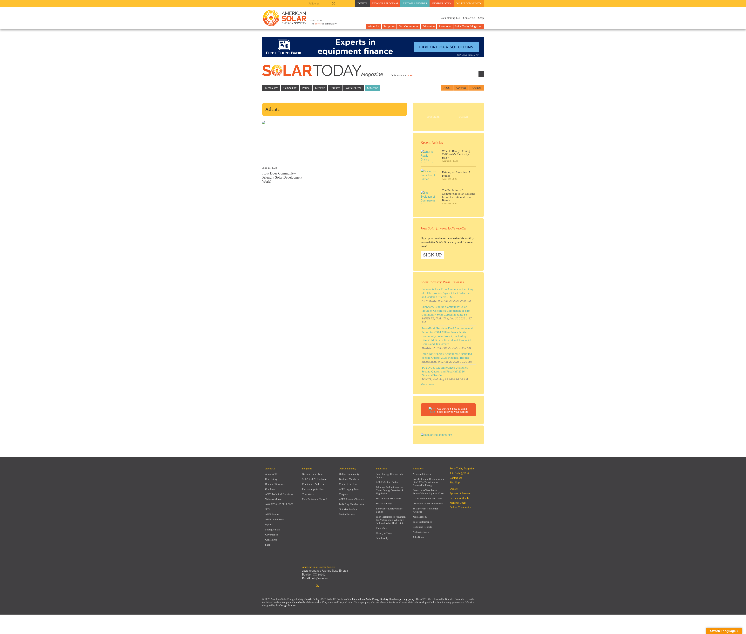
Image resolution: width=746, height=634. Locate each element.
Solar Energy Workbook (388, 498)
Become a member (415, 3)
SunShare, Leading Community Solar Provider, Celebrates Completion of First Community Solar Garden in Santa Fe (446, 310)
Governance (271, 534)
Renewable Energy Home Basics (389, 510)
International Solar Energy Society (370, 599)
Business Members (349, 479)
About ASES (271, 474)
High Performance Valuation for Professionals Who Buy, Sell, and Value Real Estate (391, 519)
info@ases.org (320, 578)
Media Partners (347, 514)
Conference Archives (313, 484)
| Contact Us (468, 18)
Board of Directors (274, 484)
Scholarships (382, 538)
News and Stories (422, 474)
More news (427, 384)
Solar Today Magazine (468, 26)
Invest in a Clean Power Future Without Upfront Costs (428, 492)
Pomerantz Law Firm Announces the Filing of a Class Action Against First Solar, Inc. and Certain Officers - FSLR (447, 293)
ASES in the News (274, 519)
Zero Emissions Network (315, 499)
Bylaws (269, 524)
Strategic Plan (272, 529)
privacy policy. (407, 599)
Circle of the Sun (348, 484)
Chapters (343, 494)
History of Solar (384, 533)
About (447, 87)
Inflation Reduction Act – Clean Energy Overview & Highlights (390, 490)
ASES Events (272, 514)
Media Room (420, 516)
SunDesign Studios (286, 605)
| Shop (480, 18)
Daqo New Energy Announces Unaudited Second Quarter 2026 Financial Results (447, 355)
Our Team (270, 489)
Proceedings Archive (313, 489)
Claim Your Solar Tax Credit (428, 498)
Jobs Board (418, 536)
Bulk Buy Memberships (351, 504)
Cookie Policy (311, 599)
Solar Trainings (384, 503)
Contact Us (271, 539)
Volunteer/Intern (273, 499)
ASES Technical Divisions (279, 494)
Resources (445, 26)
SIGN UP (432, 254)
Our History (271, 479)
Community (289, 87)
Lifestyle (320, 87)
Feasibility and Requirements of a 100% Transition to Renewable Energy (428, 482)
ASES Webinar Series (387, 482)
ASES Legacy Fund (349, 489)
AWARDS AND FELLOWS (279, 504)
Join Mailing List (450, 18)
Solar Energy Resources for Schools (390, 476)
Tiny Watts (308, 494)
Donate (362, 3)
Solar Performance (422, 521)
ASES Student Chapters (351, 499)
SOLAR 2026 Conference (315, 479)
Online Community (468, 3)
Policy (305, 87)
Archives (476, 87)
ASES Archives (421, 531)
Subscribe (372, 87)
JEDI (267, 509)
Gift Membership (348, 509)
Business (335, 87)
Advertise (461, 87)
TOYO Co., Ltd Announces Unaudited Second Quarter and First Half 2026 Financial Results (445, 371)
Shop (268, 544)
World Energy (353, 87)
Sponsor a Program (385, 3)
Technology (271, 87)
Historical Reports (422, 526)
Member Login (441, 3)
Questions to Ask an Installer (428, 503)
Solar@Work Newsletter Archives (425, 510)
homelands (299, 602)
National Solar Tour (312, 474)
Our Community (409, 26)
